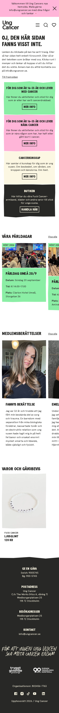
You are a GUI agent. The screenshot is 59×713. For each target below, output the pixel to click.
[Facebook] (16, 693)
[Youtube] (35, 693)
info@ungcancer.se (29, 634)
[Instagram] (22, 693)
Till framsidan (10, 76)
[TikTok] (28, 693)
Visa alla (52, 236)
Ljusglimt (11, 536)
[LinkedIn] (43, 693)
